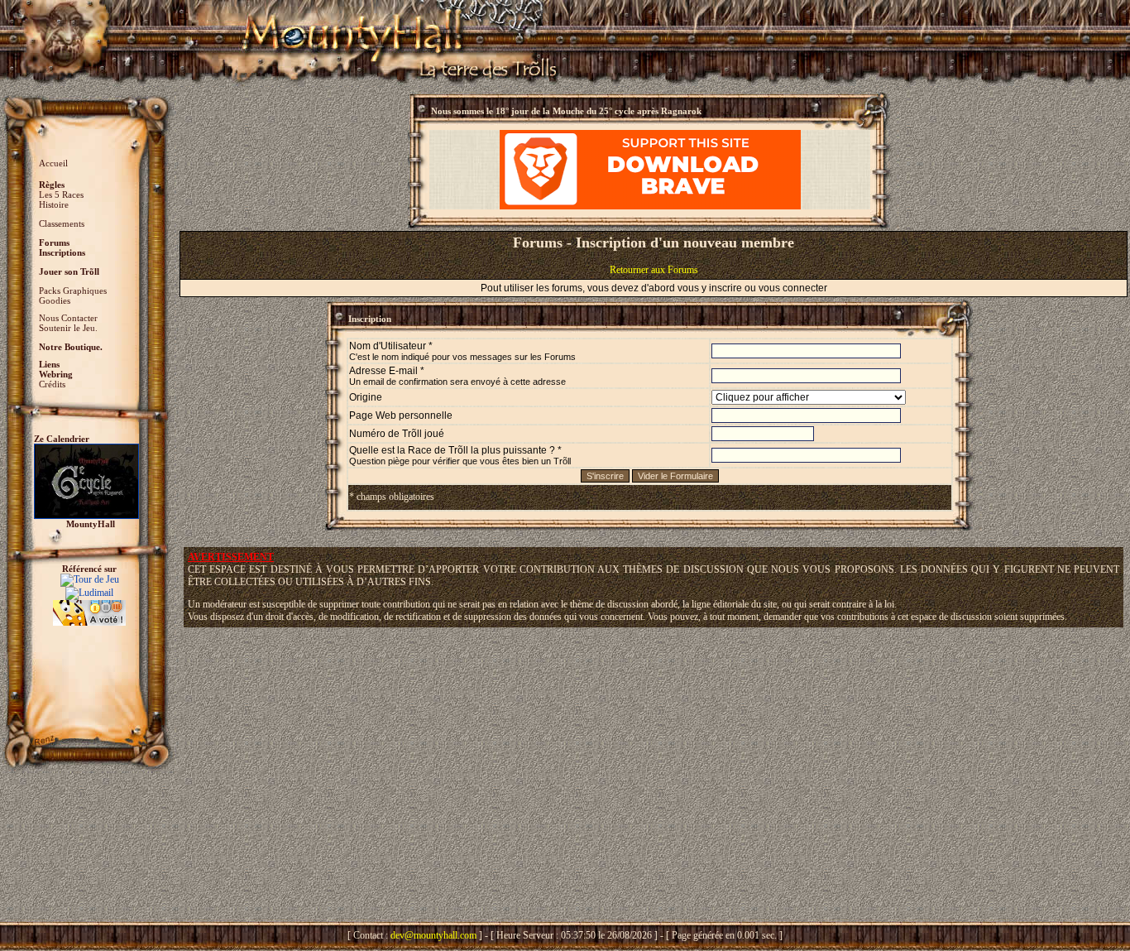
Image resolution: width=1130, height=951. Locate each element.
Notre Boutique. (71, 347)
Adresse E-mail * (457, 376)
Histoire (54, 204)
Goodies (54, 300)
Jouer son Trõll (69, 271)
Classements (61, 223)
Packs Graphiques (73, 290)
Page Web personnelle (400, 415)
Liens (49, 364)
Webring (56, 374)
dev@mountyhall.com (433, 935)
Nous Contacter (68, 318)
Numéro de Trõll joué (396, 433)
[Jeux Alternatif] (89, 606)
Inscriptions (62, 252)
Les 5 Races (61, 194)
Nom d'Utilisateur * (462, 351)
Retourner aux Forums (654, 270)
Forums (54, 242)
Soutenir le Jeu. (68, 328)
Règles (52, 185)
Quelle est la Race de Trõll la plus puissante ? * (460, 455)
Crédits (52, 384)
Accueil (53, 163)
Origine (365, 397)
